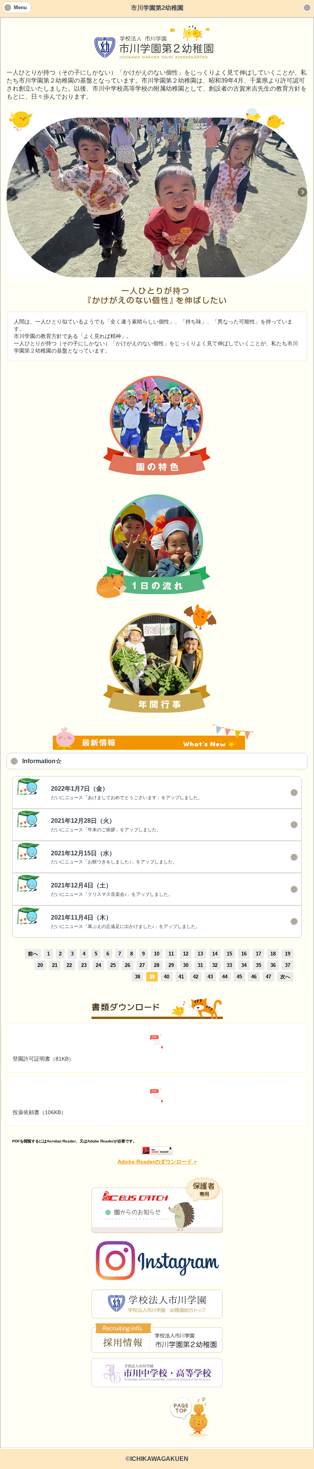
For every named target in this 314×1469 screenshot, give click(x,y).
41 (181, 977)
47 (268, 977)
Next (301, 192)
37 (287, 965)
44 (224, 977)
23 (84, 965)
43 (210, 977)
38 (137, 977)
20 (40, 965)
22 (69, 965)
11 (171, 954)
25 (113, 965)
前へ (33, 954)
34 (244, 965)
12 (185, 954)
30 (185, 965)
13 (200, 954)
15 (229, 954)
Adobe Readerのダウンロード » (157, 1162)
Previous (12, 192)
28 (156, 965)
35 (258, 965)
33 (229, 965)
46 (254, 977)
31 (200, 965)
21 (54, 965)
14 (215, 954)
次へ (285, 977)
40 (166, 977)
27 (142, 965)
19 (287, 954)
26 (127, 965)
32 (215, 965)
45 (239, 977)
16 (244, 954)
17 (258, 954)
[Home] (307, 8)
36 (273, 965)
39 (152, 977)
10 (156, 954)
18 (273, 954)
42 (195, 977)
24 (98, 965)
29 (171, 965)
